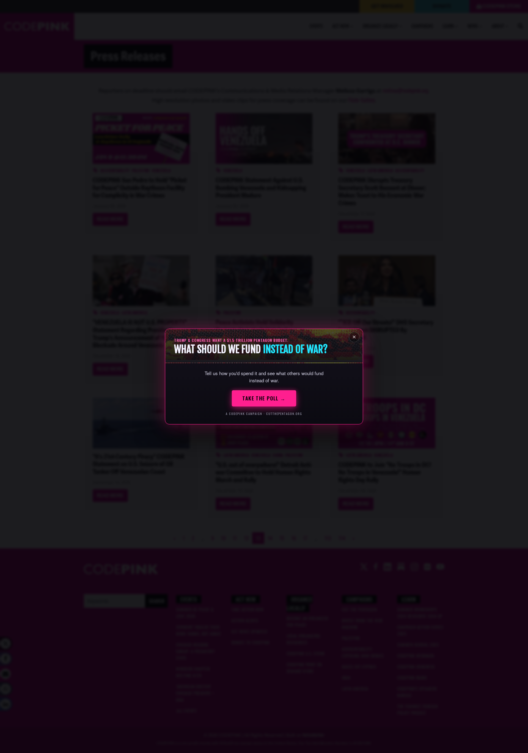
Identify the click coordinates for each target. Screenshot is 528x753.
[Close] (354, 337)
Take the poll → (264, 398)
